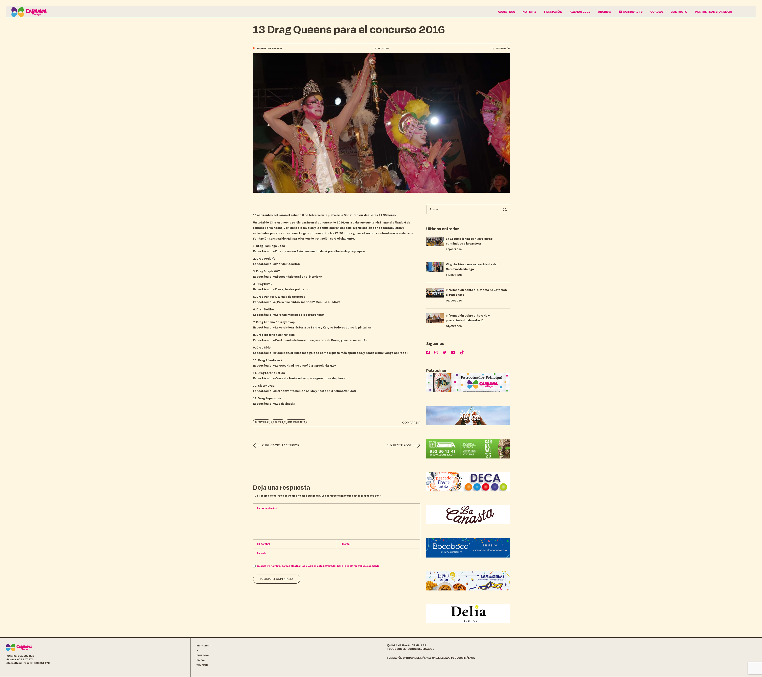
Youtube (202, 665)
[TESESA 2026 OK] (468, 449)
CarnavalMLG (261, 421)
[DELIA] (468, 614)
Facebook (203, 655)
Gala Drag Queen (296, 421)
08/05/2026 (454, 300)
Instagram (203, 645)
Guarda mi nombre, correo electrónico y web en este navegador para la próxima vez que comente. (318, 566)
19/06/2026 (454, 249)
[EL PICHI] (468, 581)
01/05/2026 (454, 326)
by (501, 48)
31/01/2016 (382, 48)
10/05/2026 (454, 275)
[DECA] (468, 482)
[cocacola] (468, 416)
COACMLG (278, 421)
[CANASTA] (468, 515)
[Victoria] (468, 383)
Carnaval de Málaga (268, 48)
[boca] (468, 548)
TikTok (201, 660)
